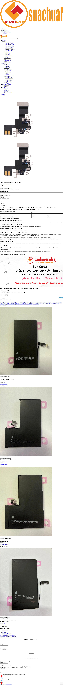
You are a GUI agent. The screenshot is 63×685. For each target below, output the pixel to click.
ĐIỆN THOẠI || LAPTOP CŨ (6, 633)
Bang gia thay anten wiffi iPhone (42, 302)
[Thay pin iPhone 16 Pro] (26, 455)
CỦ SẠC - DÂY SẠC (7, 88)
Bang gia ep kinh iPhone (7, 303)
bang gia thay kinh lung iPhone (24, 303)
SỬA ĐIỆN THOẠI (5, 630)
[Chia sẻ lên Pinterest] (4, 198)
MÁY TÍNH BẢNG (5, 30)
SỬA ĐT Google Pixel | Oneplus (8, 59)
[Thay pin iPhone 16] (26, 615)
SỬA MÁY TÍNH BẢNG (5, 631)
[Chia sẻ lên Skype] (7, 198)
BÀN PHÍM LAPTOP (8, 77)
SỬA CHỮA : (4, 40)
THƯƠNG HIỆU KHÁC (7, 62)
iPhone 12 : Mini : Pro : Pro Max (9, 46)
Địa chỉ (1, 665)
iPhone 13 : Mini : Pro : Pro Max (9, 45)
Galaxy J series (7, 56)
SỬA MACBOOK (4, 632)
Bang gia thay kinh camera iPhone (9, 304)
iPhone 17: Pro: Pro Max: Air (9, 42)
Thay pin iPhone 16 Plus (3, 384)
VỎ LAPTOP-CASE (8, 81)
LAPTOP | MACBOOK (5, 31)
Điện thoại (1, 662)
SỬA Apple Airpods (6, 86)
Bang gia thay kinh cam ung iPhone (19, 304)
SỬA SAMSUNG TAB (7, 67)
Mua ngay (2, 382)
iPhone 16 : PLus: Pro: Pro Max (9, 43)
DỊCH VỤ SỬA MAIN (8, 75)
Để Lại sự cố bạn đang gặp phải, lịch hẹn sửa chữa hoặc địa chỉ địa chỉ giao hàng (11, 667)
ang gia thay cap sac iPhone (46, 303)
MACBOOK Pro (7, 72)
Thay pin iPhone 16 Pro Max (4, 544)
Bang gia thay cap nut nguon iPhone (52, 302)
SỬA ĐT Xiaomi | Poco (7, 57)
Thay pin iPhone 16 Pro (3, 464)
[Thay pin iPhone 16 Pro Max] (26, 535)
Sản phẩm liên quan (3, 305)
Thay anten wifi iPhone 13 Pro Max (33, 302)
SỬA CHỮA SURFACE (7, 82)
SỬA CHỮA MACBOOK (7, 70)
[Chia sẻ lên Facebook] (0, 198)
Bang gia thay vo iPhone (31, 303)
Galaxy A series (7, 53)
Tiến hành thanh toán (9, 684)
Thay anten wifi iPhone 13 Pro (24, 302)
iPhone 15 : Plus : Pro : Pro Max (9, 44)
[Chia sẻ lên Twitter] (2, 198)
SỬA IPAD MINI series (7, 66)
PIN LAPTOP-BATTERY (9, 78)
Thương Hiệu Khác (6, 68)
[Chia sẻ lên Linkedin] (3, 198)
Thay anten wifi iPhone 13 (6, 302)
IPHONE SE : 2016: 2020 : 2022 (10, 49)
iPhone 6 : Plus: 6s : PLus (8, 50)
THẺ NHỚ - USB (6, 89)
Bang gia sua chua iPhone (38, 303)
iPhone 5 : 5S (7, 51)
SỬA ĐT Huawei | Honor (7, 60)
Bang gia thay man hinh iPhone (15, 303)
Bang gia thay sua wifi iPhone (28, 304)
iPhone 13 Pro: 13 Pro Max (8, 184)
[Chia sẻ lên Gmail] (5, 198)
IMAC (6, 71)
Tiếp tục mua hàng (3, 684)
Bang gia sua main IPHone (54, 303)
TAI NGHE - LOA (6, 90)
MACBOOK (7, 74)
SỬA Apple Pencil (6, 85)
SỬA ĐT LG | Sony (6, 61)
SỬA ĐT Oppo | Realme (7, 58)
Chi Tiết (10, 188)
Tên (0, 661)
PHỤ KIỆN (3, 87)
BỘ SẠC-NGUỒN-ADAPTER (9, 79)
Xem (4, 382)
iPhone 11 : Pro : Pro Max (9, 47)
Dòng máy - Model (3, 195)
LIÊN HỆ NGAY (4, 33)
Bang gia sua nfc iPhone (36, 304)
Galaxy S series (7, 54)
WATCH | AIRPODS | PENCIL (6, 84)
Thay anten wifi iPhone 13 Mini (15, 302)
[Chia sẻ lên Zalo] (8, 198)
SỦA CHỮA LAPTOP (7, 76)
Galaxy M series (7, 52)
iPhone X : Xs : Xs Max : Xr (9, 48)
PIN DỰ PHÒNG (6, 91)
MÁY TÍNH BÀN (6, 83)
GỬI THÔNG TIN (3, 668)
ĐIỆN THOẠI (4, 29)
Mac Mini (6, 73)
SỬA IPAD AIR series (7, 64)
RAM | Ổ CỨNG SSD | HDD (8, 69)
